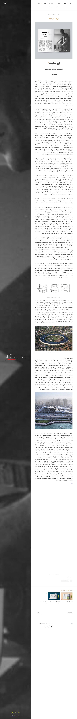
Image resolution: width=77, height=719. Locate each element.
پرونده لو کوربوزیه (57, 14)
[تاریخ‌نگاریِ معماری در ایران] (41, 596)
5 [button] (45, 119)
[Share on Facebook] (71, 581)
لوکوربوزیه (70, 577)
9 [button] (60, 370)
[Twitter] (51, 626)
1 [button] (48, 63)
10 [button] (66, 476)
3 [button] (44, 87)
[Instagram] (48, 626)
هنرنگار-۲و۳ (49, 14)
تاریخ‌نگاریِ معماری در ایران (43, 601)
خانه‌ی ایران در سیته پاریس (69, 601)
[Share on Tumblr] (62, 581)
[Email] (46, 626)
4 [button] (52, 113)
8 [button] (64, 358)
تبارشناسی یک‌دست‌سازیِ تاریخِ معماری (55, 601)
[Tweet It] (68, 581)
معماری (53, 14)
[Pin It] (65, 581)
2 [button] (38, 80)
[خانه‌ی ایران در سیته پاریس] (66, 596)
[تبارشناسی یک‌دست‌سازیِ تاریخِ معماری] (54, 596)
